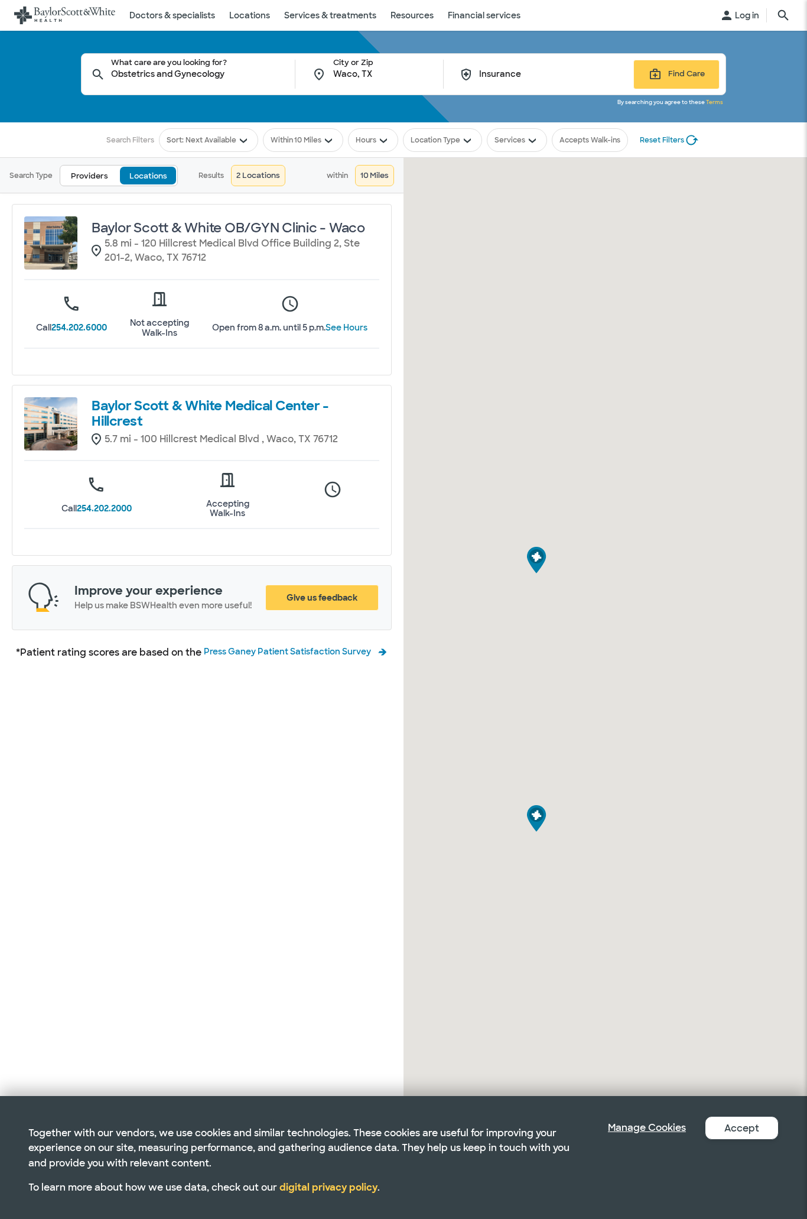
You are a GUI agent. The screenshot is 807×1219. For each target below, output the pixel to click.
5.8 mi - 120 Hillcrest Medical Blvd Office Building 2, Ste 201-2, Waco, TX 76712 (232, 250)
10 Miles (307, 140)
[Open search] (783, 15)
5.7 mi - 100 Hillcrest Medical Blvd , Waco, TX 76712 (221, 439)
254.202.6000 (79, 327)
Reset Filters (662, 140)
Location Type (435, 140)
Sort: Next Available (201, 140)
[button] (537, 822)
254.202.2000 (104, 508)
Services (509, 140)
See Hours (346, 328)
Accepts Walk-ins (589, 140)
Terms (714, 102)
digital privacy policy (328, 1187)
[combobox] (203, 74)
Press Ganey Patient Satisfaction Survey (287, 651)
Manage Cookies (647, 1127)
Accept (741, 1128)
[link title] (64, 15)
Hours (366, 140)
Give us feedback (322, 597)
